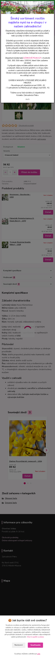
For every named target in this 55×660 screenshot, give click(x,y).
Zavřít (27, 99)
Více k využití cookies (35, 637)
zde (38, 654)
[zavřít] (49, 5)
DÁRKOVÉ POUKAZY (32, 58)
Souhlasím (35, 645)
